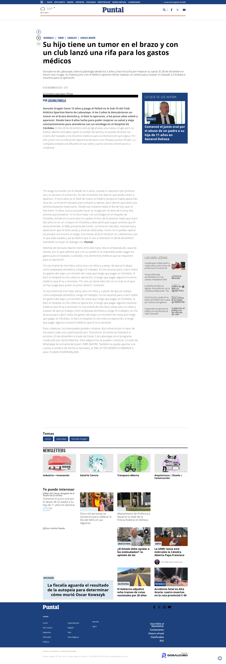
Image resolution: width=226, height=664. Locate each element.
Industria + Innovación (56, 475)
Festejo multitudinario (89, 509)
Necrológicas (73, 637)
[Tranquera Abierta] (134, 463)
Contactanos (157, 629)
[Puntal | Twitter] (177, 10)
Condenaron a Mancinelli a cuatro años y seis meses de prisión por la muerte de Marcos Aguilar (157, 267)
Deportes (80, 2)
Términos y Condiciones (51, 651)
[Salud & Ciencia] (96, 463)
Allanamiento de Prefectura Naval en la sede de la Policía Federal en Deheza (133, 517)
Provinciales (160, 584)
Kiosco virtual (119, 2)
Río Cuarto (59, 2)
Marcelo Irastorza (173, 562)
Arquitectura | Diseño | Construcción (168, 477)
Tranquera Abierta (128, 475)
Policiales (91, 2)
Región (70, 2)
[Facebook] (38, 32)
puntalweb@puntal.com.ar (118, 656)
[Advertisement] (117, 168)
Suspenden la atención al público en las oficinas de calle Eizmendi (156, 311)
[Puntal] (51, 609)
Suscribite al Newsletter (157, 625)
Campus (158, 544)
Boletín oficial (123, 584)
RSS (162, 640)
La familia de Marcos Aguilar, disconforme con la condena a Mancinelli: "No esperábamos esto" (157, 289)
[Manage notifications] (220, 658)
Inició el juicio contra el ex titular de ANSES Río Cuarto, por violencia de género (158, 300)
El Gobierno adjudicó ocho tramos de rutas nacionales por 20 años (132, 592)
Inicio (49, 2)
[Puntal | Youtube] (184, 10)
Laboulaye (61, 438)
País (69, 632)
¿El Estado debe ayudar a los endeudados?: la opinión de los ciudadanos (133, 553)
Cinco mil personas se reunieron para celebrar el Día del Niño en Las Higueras (95, 518)
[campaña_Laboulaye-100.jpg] (90, 95)
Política (46, 642)
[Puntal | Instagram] (164, 607)
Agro (94, 626)
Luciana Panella (57, 100)
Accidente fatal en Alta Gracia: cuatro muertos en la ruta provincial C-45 (170, 592)
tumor (48, 438)
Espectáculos (104, 2)
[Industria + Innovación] (59, 463)
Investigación (49, 578)
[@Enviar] (38, 44)
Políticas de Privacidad (68, 651)
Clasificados (134, 2)
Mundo (95, 621)
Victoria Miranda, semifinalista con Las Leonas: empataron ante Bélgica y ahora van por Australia (156, 279)
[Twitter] (38, 38)
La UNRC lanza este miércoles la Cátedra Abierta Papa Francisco (169, 552)
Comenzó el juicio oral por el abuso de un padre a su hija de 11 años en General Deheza (165, 132)
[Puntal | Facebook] (171, 10)
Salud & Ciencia (89, 475)
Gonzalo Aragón (79, 438)
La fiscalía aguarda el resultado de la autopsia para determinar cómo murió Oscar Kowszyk (78, 589)
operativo (121, 509)
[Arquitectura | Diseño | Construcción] (171, 463)
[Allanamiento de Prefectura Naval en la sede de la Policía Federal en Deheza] (134, 510)
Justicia (46, 509)
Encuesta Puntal (124, 544)
